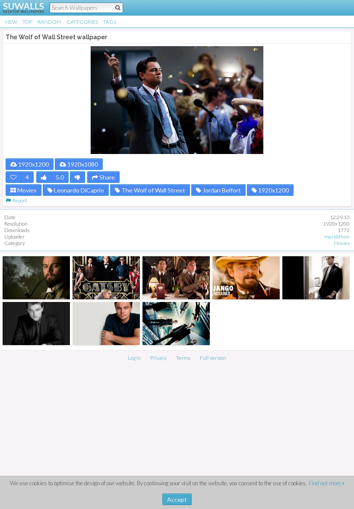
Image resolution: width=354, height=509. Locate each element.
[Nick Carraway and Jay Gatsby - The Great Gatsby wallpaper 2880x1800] (176, 277)
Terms (183, 358)
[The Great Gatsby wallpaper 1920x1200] (106, 277)
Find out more (325, 483)
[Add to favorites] (13, 177)
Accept (177, 499)
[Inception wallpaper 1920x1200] (176, 323)
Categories (82, 22)
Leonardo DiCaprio (78, 190)
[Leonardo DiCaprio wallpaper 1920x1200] (36, 323)
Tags (109, 22)
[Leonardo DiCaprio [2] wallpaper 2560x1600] (106, 323)
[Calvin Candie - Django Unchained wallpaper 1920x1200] (246, 277)
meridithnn (337, 236)
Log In (134, 358)
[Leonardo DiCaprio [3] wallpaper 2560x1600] (316, 277)
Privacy (158, 358)
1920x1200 (33, 164)
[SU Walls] (18, 8)
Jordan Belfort (221, 190)
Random (49, 22)
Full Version (213, 358)
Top (27, 22)
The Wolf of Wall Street (152, 190)
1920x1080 (82, 164)
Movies (26, 190)
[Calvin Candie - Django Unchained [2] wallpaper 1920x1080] (36, 277)
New (11, 22)
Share (106, 177)
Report (19, 200)
